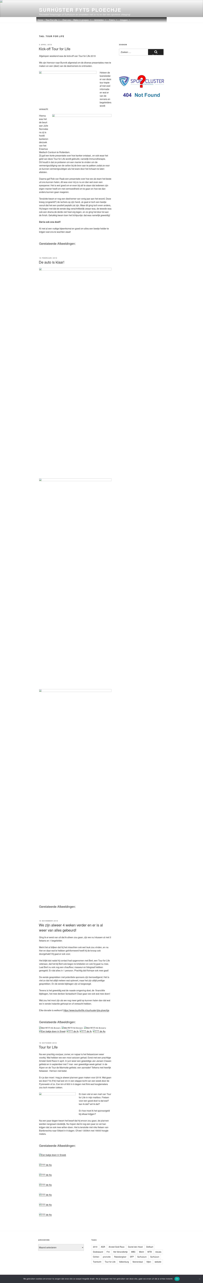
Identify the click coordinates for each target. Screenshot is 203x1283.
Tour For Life (51, 20)
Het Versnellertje (120, 1251)
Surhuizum (142, 1256)
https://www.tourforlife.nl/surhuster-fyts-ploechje (86, 1010)
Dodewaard (98, 1251)
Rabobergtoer (120, 1256)
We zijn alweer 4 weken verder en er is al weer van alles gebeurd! (71, 927)
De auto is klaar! (51, 262)
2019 (95, 1246)
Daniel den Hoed (135, 1246)
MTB (149, 1251)
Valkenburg (124, 1261)
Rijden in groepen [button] (81, 20)
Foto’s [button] (112, 20)
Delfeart (149, 1246)
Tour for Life (48, 1046)
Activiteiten (99, 20)
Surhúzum (154, 1256)
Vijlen (148, 1261)
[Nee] (199, 1278)
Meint (141, 1251)
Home (40, 20)
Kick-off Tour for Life (54, 48)
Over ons (67, 20)
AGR (103, 1246)
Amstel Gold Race (116, 1246)
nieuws (158, 1251)
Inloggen (124, 20)
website (158, 1261)
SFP (132, 1256)
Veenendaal (137, 1261)
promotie (107, 1256)
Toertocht (97, 1261)
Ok (177, 1279)
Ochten (96, 1256)
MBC (133, 1251)
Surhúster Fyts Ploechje (80, 9)
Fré (108, 1251)
